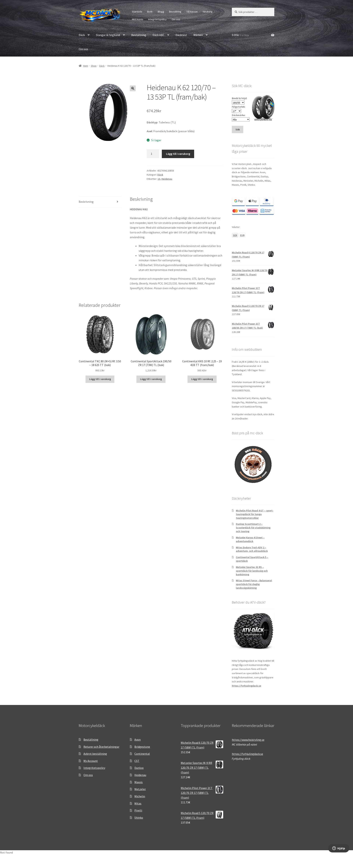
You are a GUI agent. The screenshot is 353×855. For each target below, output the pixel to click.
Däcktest (181, 35)
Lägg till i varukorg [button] (100, 379)
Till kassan (192, 11)
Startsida (137, 11)
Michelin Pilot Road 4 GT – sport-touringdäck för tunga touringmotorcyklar (254, 514)
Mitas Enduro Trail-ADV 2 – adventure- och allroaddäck (252, 549)
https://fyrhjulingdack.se (246, 685)
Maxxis (138, 782)
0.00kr (240, 35)
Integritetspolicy (157, 19)
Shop (94, 65)
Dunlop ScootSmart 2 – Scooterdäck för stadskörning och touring (253, 527)
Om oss (176, 19)
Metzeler (140, 789)
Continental (142, 753)
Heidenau (166, 179)
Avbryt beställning (95, 753)
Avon (137, 739)
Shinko (138, 817)
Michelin (139, 796)
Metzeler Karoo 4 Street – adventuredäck (250, 539)
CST (136, 761)
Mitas (137, 803)
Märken (198, 35)
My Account (90, 761)
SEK (235, 235)
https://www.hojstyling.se (248, 740)
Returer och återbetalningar (101, 746)
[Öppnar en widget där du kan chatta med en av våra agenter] (338, 848)
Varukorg (208, 11)
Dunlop (139, 768)
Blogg (161, 11)
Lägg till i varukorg (178, 154)
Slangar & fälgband (108, 35)
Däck (82, 35)
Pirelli (138, 810)
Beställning (175, 11)
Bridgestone (142, 746)
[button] (133, 88)
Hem (85, 65)
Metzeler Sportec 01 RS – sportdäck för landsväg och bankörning (252, 570)
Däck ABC (158, 35)
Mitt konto (137, 19)
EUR (242, 235)
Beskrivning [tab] (86, 201)
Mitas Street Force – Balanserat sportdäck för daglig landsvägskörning (254, 584)
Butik (150, 11)
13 (159, 179)
